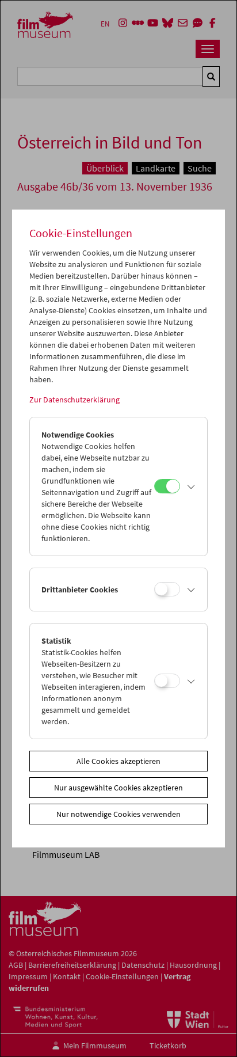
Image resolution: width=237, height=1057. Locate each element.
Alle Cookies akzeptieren (118, 761)
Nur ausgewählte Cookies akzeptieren (118, 787)
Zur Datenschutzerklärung (74, 399)
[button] (191, 486)
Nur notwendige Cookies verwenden (118, 814)
